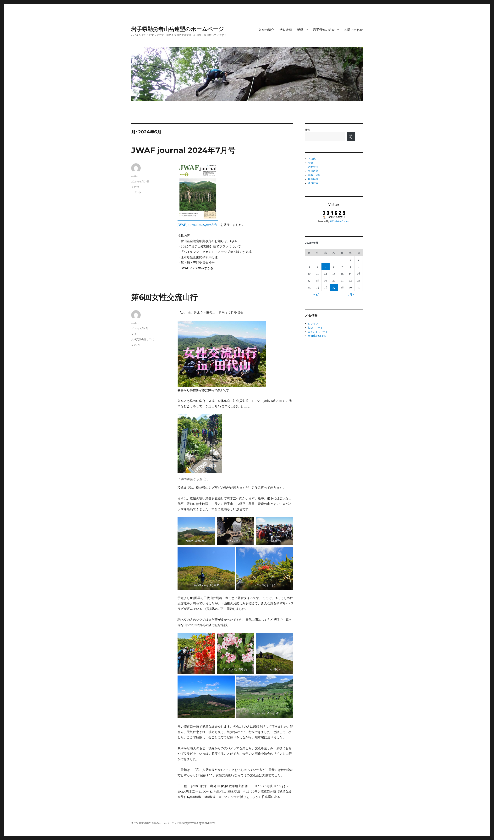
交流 (133, 333)
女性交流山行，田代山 (143, 339)
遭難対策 (313, 183)
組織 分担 (314, 175)
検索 (307, 129)
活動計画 (285, 30)
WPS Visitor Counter (340, 221)
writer (135, 176)
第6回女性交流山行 (164, 297)
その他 (135, 186)
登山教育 (313, 171)
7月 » (351, 294)
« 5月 (316, 294)
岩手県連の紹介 (324, 30)
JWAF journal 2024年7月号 (187, 150)
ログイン (313, 323)
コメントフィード (318, 331)
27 (333, 287)
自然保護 (313, 179)
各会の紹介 (266, 30)
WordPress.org (317, 335)
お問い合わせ (353, 30)
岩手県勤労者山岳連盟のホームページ (177, 29)
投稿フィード (315, 327)
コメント (136, 192)
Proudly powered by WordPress (196, 823)
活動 (300, 30)
